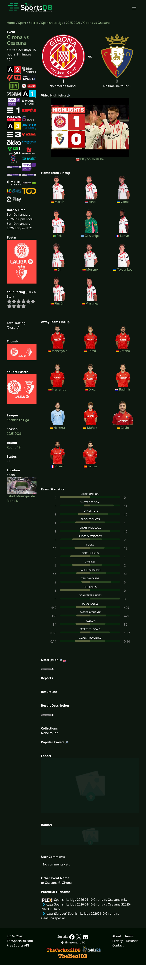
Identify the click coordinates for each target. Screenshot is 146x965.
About (116, 936)
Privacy (117, 941)
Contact (118, 945)
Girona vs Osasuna (96, 23)
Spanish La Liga (52, 23)
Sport (22, 23)
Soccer (34, 23)
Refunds (132, 941)
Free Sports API (18, 945)
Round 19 (14, 447)
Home (11, 23)
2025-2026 (73, 23)
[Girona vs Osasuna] (90, 127)
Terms (129, 936)
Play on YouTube (92, 159)
